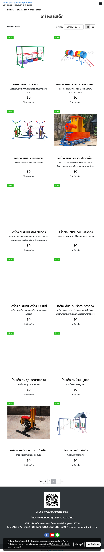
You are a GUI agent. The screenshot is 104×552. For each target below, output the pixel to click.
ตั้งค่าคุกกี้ (79, 544)
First (41, 481)
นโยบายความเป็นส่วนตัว (60, 544)
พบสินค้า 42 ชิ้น (13, 26)
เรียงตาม (60, 27)
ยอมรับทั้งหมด (93, 544)
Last (63, 481)
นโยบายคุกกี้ (16, 547)
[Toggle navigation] (100, 4)
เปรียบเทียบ (29, 102)
